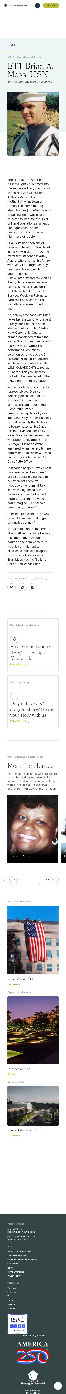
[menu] (37, 5)
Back (13, 45)
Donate (51, 5)
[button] (13, 880)
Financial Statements (17, 1256)
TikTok (10, 1300)
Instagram (11, 1292)
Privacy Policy (13, 1276)
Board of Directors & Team (19, 1252)
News (10, 1268)
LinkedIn (11, 1308)
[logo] (15, 5)
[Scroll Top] (58, 1386)
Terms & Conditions (16, 1272)
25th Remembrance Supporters (22, 1260)
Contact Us (12, 1264)
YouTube (11, 1304)
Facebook (12, 1288)
